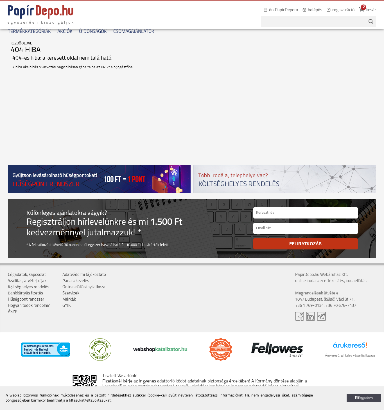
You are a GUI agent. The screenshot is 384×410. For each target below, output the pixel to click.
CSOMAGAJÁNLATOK (133, 31)
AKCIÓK (65, 31)
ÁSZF (12, 312)
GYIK (66, 306)
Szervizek (70, 293)
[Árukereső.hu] (100, 360)
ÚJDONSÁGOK (93, 31)
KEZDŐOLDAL (21, 43)
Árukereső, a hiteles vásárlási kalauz (350, 355)
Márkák (69, 300)
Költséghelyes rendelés (28, 287)
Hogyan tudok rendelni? (29, 306)
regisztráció (343, 10)
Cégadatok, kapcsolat (27, 275)
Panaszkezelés (75, 281)
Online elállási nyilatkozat (84, 287)
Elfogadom (364, 398)
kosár (371, 10)
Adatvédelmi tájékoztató (84, 275)
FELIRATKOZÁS (305, 243)
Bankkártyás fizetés (25, 293)
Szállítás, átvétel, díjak (27, 281)
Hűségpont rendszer (26, 300)
